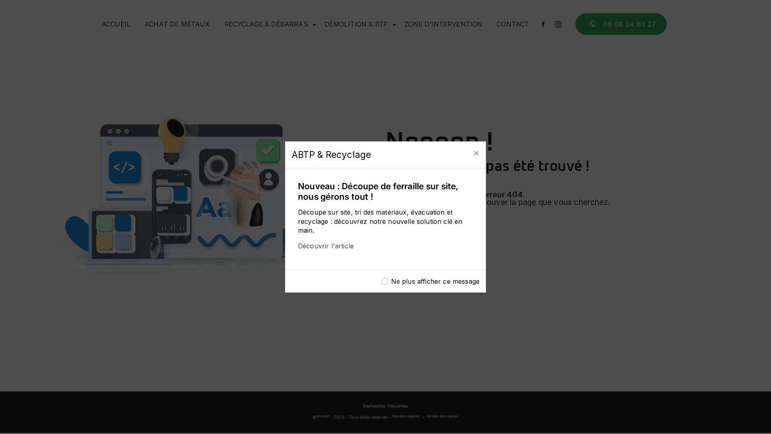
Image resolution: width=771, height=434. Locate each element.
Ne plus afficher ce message (435, 281)
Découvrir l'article (326, 246)
